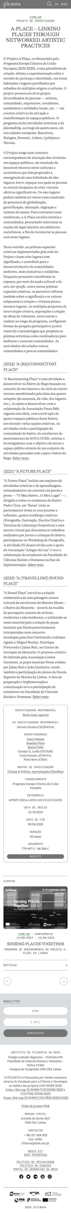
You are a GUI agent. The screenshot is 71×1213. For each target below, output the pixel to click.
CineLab (35, 17)
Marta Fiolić (35, 747)
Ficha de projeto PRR (35, 1106)
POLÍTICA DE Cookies (35, 1165)
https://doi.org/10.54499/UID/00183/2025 (34, 1089)
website (35, 856)
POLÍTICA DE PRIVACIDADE (35, 1161)
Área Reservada (35, 1154)
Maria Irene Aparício (35, 715)
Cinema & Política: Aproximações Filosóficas (36, 771)
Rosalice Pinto (36, 743)
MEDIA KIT (35, 1151)
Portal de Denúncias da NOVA (35, 1169)
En (56, 4)
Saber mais (21, 458)
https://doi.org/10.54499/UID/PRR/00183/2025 (35, 1097)
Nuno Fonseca (35, 739)
